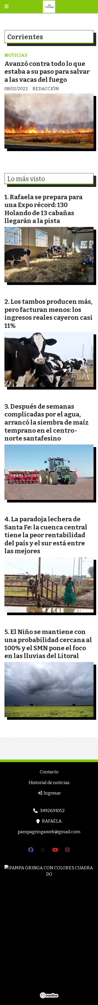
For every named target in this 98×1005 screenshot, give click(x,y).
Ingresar (52, 793)
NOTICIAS (15, 55)
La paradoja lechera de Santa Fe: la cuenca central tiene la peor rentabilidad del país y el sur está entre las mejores (45, 535)
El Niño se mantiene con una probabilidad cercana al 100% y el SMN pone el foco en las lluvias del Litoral (48, 644)
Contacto (49, 772)
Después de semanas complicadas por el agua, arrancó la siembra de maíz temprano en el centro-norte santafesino (46, 422)
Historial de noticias (49, 782)
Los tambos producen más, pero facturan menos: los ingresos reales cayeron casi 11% (48, 313)
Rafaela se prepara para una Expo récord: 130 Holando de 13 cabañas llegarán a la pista (43, 209)
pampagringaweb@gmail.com (49, 832)
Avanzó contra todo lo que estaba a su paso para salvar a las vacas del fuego (47, 71)
